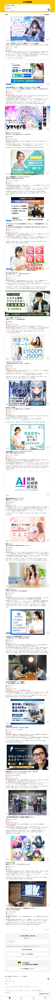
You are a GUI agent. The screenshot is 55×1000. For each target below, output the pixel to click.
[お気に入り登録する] (47, 39)
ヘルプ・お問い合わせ (9, 990)
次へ (47, 929)
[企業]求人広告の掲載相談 (36, 990)
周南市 (16, 986)
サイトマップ (16, 990)
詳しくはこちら (36, 946)
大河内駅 (20, 986)
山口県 (12, 986)
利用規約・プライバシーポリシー (25, 990)
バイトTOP (7, 986)
